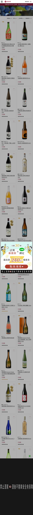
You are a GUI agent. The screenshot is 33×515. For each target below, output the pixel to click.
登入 (31, 1)
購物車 (27, 1)
